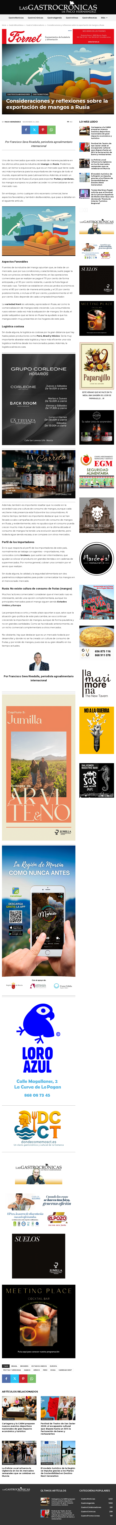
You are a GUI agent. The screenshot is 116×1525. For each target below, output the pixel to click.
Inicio (4, 25)
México (37, 1370)
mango (27, 1370)
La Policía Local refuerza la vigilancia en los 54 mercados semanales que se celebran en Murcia (18, 1472)
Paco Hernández (13, 122)
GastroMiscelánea (16, 25)
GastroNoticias (40, 94)
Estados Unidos (39, 1366)
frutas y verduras (12, 1370)
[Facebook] (26, 130)
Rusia (53, 1370)
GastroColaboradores (35, 25)
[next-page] (85, 210)
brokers (24, 1366)
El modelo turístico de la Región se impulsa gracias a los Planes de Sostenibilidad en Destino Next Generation (58, 1472)
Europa (53, 1366)
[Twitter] (34, 130)
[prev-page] (81, 210)
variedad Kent (65, 1370)
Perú (45, 1370)
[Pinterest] (43, 130)
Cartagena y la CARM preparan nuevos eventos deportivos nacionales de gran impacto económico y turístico (18, 1427)
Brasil (14, 1366)
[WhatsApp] (51, 130)
